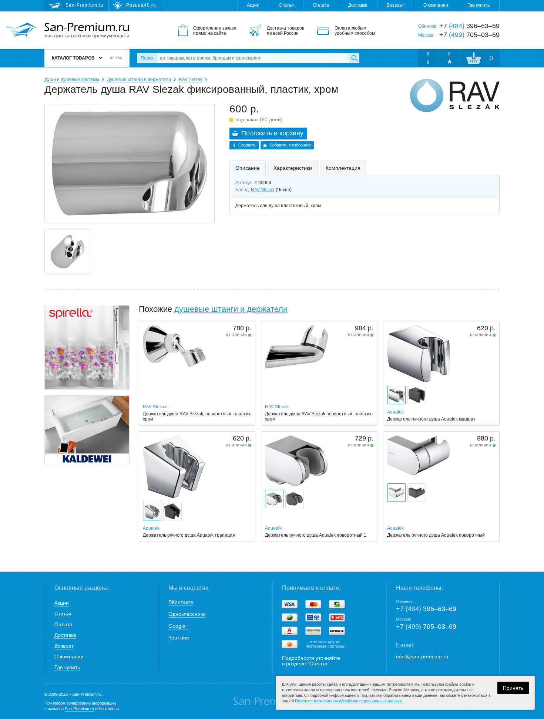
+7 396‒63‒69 (426, 608)
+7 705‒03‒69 (426, 626)
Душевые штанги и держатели (139, 79)
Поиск (147, 58)
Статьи (286, 5)
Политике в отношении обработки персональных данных (348, 701)
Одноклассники (187, 614)
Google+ (178, 626)
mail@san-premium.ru (422, 656)
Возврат (395, 5)
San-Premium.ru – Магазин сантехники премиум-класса (86, 31)
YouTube (178, 638)
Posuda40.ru (141, 5)
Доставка (357, 5)
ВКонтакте (180, 602)
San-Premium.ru (79, 708)
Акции (253, 5)
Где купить (478, 5)
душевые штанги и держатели (231, 309)
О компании (435, 5)
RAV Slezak (190, 79)
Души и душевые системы (71, 79)
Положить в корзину (272, 133)
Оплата (321, 5)
